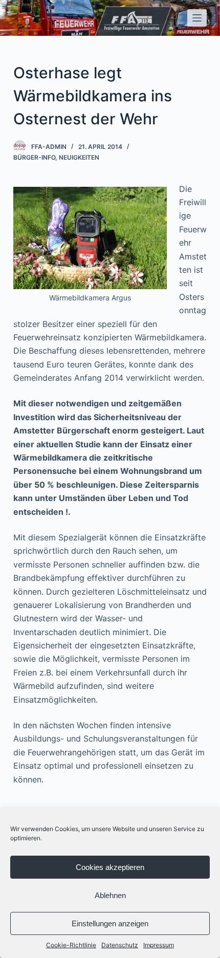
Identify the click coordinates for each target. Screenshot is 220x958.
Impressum (158, 945)
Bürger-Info (34, 157)
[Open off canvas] (197, 18)
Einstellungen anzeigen (110, 923)
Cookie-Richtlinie (71, 945)
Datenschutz (119, 945)
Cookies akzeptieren (110, 867)
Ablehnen (110, 895)
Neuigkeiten (79, 157)
